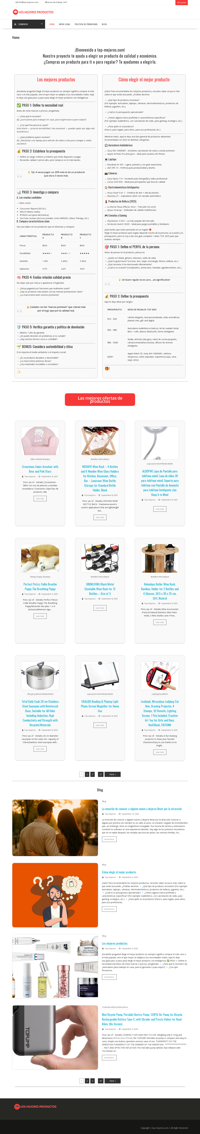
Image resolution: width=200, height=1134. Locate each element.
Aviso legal (64, 24)
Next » (113, 774)
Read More (109, 839)
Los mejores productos (115, 943)
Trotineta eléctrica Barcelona (115, 1007)
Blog (104, 24)
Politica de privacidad (86, 24)
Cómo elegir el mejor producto (119, 872)
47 (101, 1080)
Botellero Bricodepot (100, 459)
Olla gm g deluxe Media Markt (40, 694)
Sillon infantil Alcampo (40, 459)
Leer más (40, 498)
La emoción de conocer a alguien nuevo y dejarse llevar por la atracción (142, 808)
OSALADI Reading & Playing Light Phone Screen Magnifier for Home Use (100, 706)
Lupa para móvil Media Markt (160, 463)
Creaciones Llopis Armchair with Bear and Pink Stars (40, 468)
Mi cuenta (181, 2)
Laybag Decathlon (160, 694)
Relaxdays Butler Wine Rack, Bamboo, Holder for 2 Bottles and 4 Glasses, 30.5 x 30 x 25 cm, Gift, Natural (160, 591)
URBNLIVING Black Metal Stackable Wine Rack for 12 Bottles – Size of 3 (100, 589)
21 (101, 774)
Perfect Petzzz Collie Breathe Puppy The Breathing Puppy (40, 586)
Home (52, 24)
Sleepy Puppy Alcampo (40, 576)
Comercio (23, 24)
